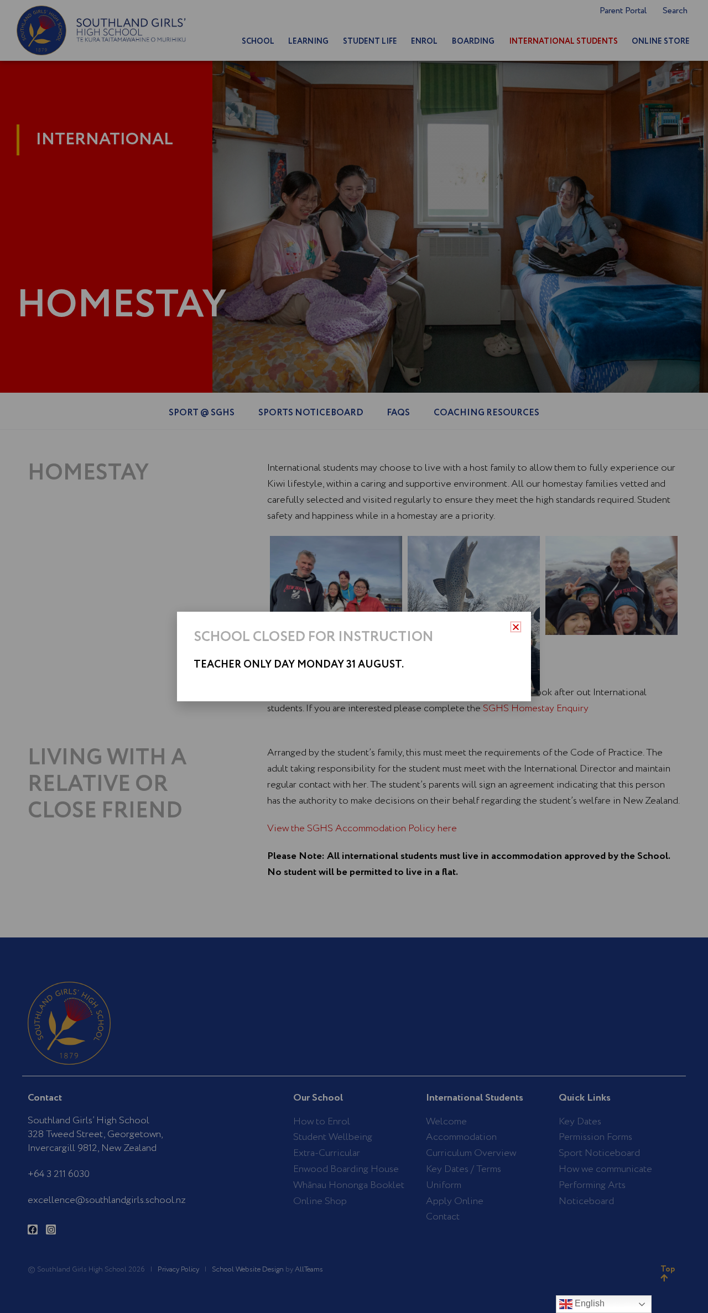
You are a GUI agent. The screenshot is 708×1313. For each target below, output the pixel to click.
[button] (516, 627)
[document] (354, 656)
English (588, 1303)
